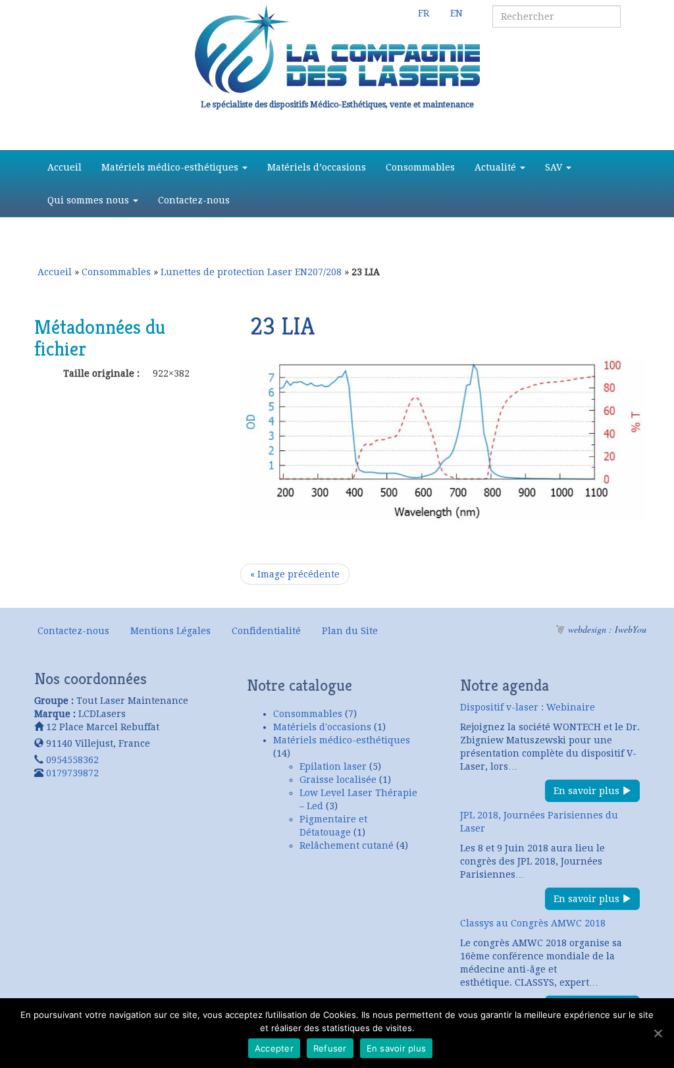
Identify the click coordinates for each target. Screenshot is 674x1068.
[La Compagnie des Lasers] (337, 49)
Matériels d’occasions (316, 167)
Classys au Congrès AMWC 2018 (533, 923)
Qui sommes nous (89, 200)
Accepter (274, 1048)
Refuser (330, 1048)
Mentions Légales (170, 631)
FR (423, 13)
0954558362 (72, 760)
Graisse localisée (337, 779)
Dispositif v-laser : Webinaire (527, 707)
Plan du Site (350, 631)
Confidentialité (266, 631)
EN (456, 13)
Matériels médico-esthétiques (171, 167)
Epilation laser (333, 766)
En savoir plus (588, 791)
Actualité (497, 167)
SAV (555, 167)
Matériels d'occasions (322, 727)
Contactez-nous (194, 200)
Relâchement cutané (346, 845)
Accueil (64, 167)
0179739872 (72, 773)
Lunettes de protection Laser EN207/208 (251, 272)
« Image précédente (295, 574)
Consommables (420, 167)
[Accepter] (657, 1033)
